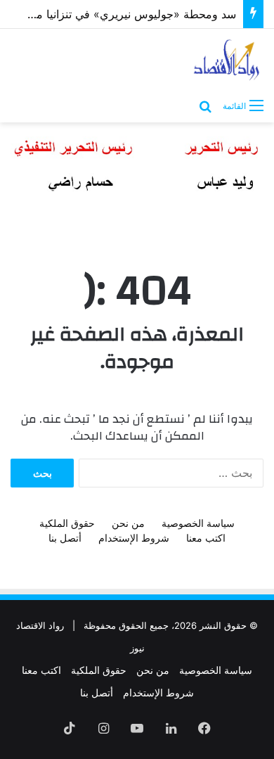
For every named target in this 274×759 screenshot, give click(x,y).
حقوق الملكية (67, 523)
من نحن (128, 523)
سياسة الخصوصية (198, 523)
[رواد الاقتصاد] (227, 60)
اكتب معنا (206, 538)
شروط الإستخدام (133, 538)
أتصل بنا (64, 538)
